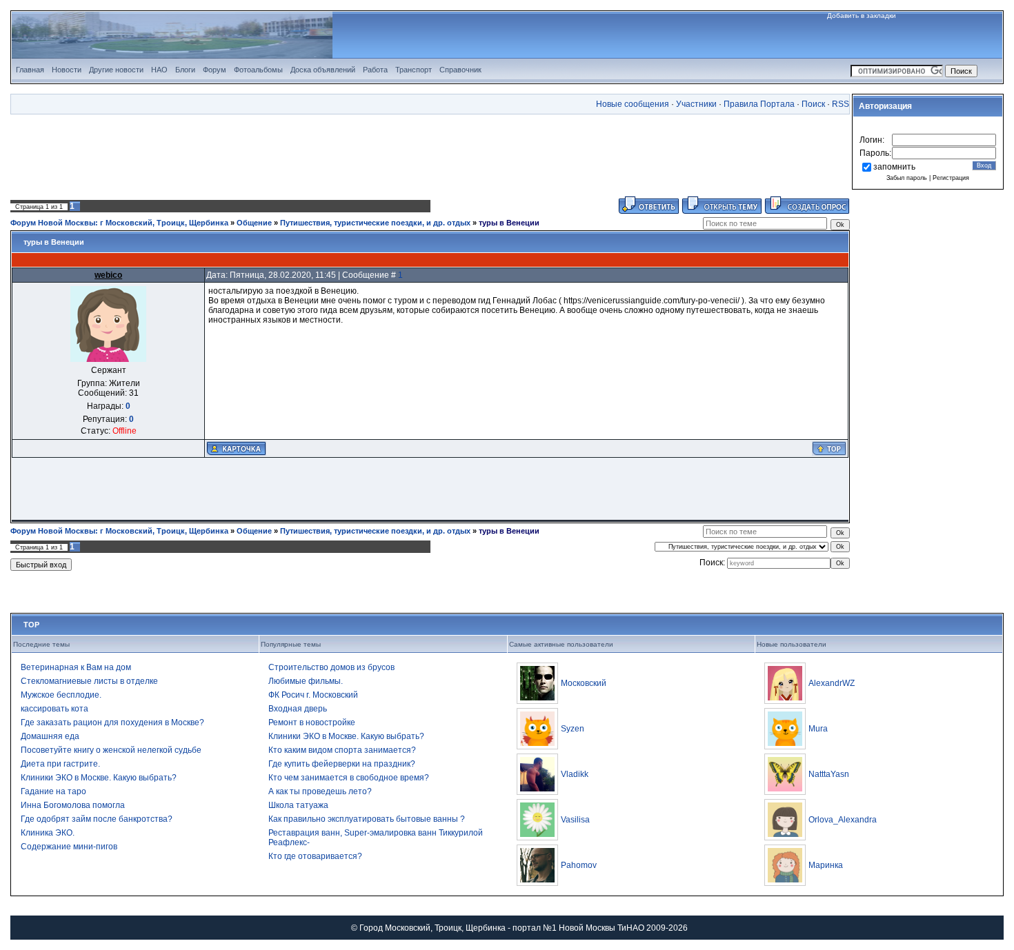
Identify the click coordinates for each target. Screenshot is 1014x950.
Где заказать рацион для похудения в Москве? (112, 722)
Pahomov (579, 865)
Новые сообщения (632, 104)
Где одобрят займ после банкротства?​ (96, 819)
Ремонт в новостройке (311, 722)
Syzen (572, 729)
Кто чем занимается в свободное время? (348, 777)
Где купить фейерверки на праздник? (341, 764)
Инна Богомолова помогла (73, 805)
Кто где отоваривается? (315, 856)
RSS (840, 104)
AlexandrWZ (831, 683)
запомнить (894, 167)
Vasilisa (575, 820)
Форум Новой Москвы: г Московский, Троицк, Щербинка (119, 223)
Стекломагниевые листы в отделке (89, 681)
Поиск (813, 104)
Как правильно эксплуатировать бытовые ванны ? (366, 819)
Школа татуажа (298, 805)
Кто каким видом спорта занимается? (342, 750)
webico (108, 275)
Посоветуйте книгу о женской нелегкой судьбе (111, 750)
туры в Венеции (509, 223)
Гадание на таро (53, 791)
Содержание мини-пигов (69, 846)
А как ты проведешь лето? (320, 791)
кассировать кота (54, 709)
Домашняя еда (50, 736)
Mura (818, 729)
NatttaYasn (828, 774)
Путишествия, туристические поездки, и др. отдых (375, 223)
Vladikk (574, 774)
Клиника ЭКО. (47, 833)
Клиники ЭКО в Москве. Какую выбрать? (99, 777)
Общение (254, 223)
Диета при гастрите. (60, 764)
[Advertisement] (430, 155)
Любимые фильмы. (305, 681)
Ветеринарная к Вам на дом (76, 667)
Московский (583, 683)
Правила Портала (759, 104)
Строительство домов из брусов (331, 667)
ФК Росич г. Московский (313, 695)
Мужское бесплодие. (61, 695)
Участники (696, 104)
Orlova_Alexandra (842, 820)
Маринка (825, 865)
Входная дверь (297, 709)
